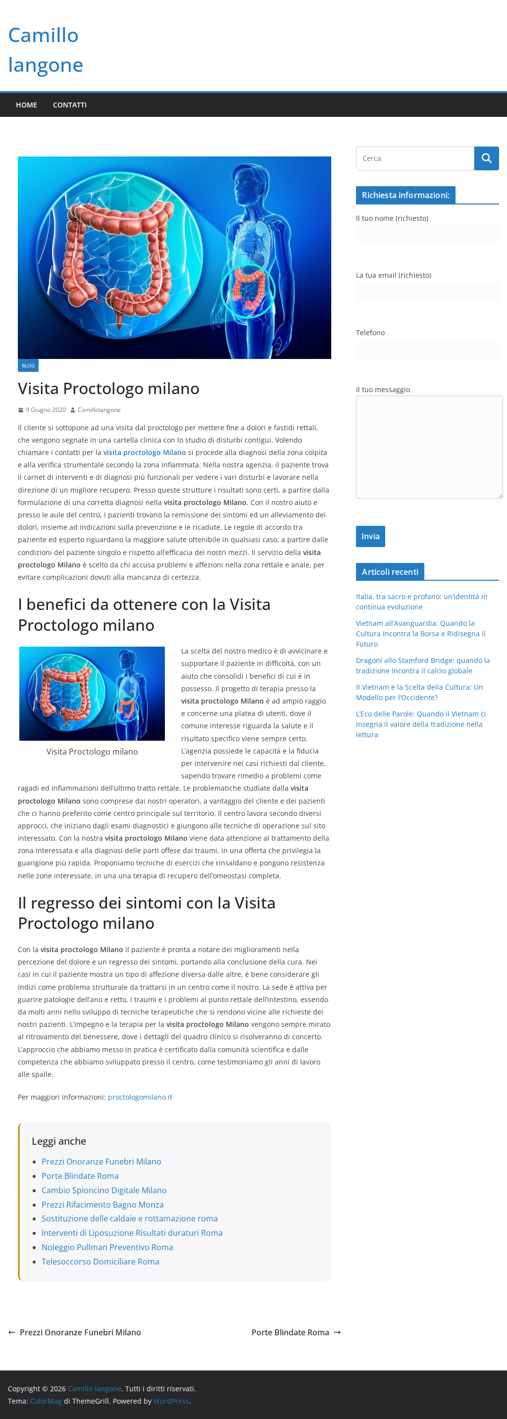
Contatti (70, 104)
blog (28, 365)
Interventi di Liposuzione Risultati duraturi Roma (132, 1232)
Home (26, 104)
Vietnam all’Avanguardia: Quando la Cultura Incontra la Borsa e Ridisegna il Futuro (421, 633)
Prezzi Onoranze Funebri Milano (101, 1161)
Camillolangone (99, 409)
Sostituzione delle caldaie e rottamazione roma (130, 1218)
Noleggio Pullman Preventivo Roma (107, 1247)
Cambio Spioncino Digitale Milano (104, 1190)
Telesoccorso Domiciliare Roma (100, 1261)
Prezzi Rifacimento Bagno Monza (103, 1204)
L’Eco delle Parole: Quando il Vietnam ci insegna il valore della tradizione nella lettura (421, 724)
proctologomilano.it (140, 1097)
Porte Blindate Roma (80, 1175)
